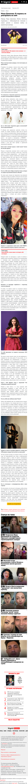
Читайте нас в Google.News (14, 503)
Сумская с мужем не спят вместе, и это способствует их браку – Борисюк (12, 636)
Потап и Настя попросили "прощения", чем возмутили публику (12, 588)
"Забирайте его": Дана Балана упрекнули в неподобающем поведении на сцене (12, 661)
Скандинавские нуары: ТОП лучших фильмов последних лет (15, 699)
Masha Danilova (21, 511)
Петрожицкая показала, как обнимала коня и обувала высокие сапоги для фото (15, 714)
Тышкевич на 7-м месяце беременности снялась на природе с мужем (15, 709)
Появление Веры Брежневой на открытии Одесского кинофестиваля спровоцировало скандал (10, 537)
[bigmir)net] (7, 1)
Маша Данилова (13, 511)
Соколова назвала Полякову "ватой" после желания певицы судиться (10, 612)
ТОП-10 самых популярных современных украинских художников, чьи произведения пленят (14, 694)
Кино (5, 731)
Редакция (3, 749)
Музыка (9, 731)
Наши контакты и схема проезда (8, 752)
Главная (2, 10)
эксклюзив (6, 511)
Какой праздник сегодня (6, 8)
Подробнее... (3, 780)
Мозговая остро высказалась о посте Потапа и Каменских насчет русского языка (12, 562)
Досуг (7, 10)
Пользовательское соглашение (8, 759)
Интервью (5, 509)
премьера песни (16, 509)
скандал (10, 509)
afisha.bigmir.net (4, 743)
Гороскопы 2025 (16, 8)
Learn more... (15, 783)
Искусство (22, 731)
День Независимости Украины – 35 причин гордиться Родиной (15, 703)
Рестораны (15, 731)
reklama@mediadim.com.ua (7, 766)
